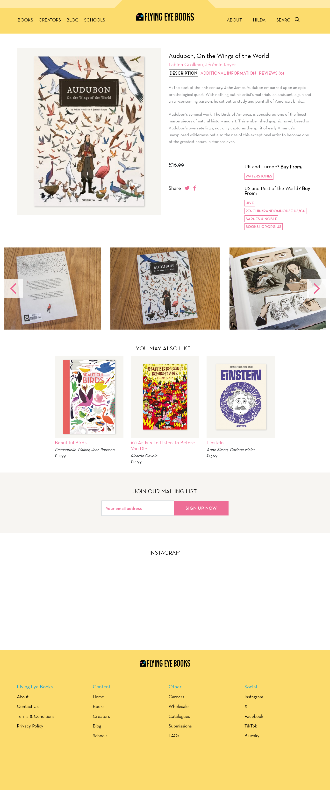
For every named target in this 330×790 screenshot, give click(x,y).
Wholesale (179, 706)
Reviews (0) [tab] (271, 73)
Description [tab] (183, 73)
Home (98, 696)
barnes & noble (261, 218)
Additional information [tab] (228, 73)
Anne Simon (217, 449)
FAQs (174, 735)
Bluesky (251, 735)
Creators (50, 20)
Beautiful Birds (71, 442)
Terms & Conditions (36, 716)
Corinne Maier (242, 449)
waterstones (258, 176)
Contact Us (28, 706)
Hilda (259, 20)
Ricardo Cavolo (144, 455)
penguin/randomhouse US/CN (275, 210)
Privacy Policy (30, 726)
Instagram (253, 696)
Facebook (253, 716)
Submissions (180, 726)
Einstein (215, 442)
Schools (94, 20)
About (234, 20)
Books (25, 20)
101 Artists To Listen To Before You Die (163, 445)
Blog (72, 20)
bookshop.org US (263, 226)
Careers (176, 696)
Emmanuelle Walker (72, 449)
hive (249, 202)
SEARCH (285, 20)
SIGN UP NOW (201, 508)
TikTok (250, 726)
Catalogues (179, 716)
